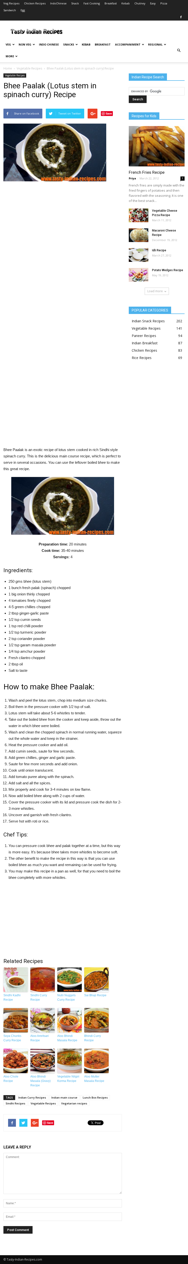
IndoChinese (58, 3)
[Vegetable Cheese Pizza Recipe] (138, 215)
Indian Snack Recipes (148, 321)
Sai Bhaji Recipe (95, 995)
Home (7, 68)
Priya (132, 178)
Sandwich (9, 10)
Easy (153, 3)
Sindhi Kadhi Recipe (12, 997)
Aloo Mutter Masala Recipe (94, 1079)
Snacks (68, 44)
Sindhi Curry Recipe (38, 997)
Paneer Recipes (144, 335)
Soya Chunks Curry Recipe (12, 1038)
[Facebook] (181, 17)
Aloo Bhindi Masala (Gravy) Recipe (40, 1081)
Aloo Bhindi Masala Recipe (67, 1038)
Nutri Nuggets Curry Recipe (66, 997)
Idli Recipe (159, 250)
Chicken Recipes (35, 3)
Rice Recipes (142, 357)
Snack (75, 3)
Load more (155, 291)
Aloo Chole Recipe (10, 1079)
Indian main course (64, 1097)
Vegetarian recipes (74, 1103)
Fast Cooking (91, 3)
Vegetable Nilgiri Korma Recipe (68, 1079)
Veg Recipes (11, 3)
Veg (8, 44)
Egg (23, 10)
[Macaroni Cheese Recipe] (138, 235)
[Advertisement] (62, 316)
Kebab (125, 3)
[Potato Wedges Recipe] (138, 275)
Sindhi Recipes (15, 1103)
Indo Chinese (49, 44)
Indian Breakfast (145, 343)
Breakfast (111, 3)
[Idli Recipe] (138, 255)
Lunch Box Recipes (95, 1097)
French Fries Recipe (146, 172)
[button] (179, 50)
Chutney (139, 3)
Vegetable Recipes (29, 68)
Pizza (163, 3)
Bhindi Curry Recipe (92, 1038)
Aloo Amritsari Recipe (39, 1038)
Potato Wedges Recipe (167, 270)
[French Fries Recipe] (157, 146)
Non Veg (25, 44)
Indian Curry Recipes (32, 1097)
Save (109, 113)
